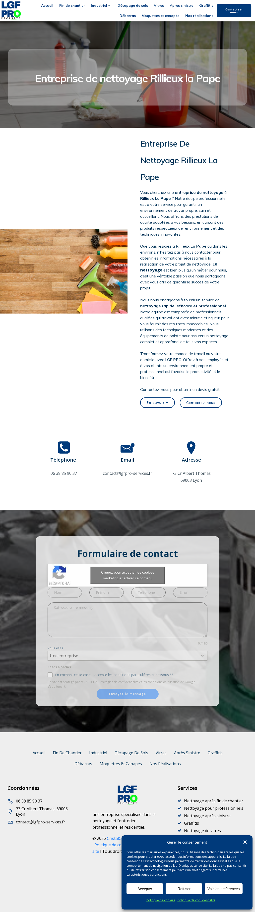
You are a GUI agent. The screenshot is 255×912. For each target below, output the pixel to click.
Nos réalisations (199, 15)
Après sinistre (181, 5)
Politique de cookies (160, 900)
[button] (245, 842)
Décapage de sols (133, 5)
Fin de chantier (72, 5)
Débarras (128, 15)
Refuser (184, 889)
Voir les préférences (223, 889)
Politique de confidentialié (118, 845)
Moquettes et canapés (160, 15)
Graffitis (206, 5)
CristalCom (117, 838)
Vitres (159, 5)
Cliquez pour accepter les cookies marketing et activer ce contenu (127, 575)
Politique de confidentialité (196, 900)
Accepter (144, 889)
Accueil (47, 5)
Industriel (99, 5)
